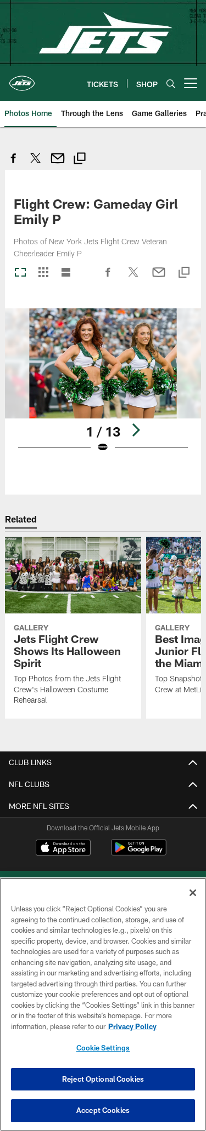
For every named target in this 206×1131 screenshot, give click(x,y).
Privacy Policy (132, 1026)
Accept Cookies (103, 1110)
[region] (103, 1004)
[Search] (170, 83)
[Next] (135, 430)
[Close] (193, 893)
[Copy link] (79, 160)
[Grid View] (43, 273)
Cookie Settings (103, 1047)
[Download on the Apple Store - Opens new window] (63, 849)
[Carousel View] (20, 273)
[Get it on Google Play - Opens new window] (139, 853)
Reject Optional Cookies (103, 1079)
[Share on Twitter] (35, 164)
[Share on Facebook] (14, 164)
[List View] (66, 273)
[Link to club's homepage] (22, 79)
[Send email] (57, 164)
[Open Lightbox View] (103, 387)
